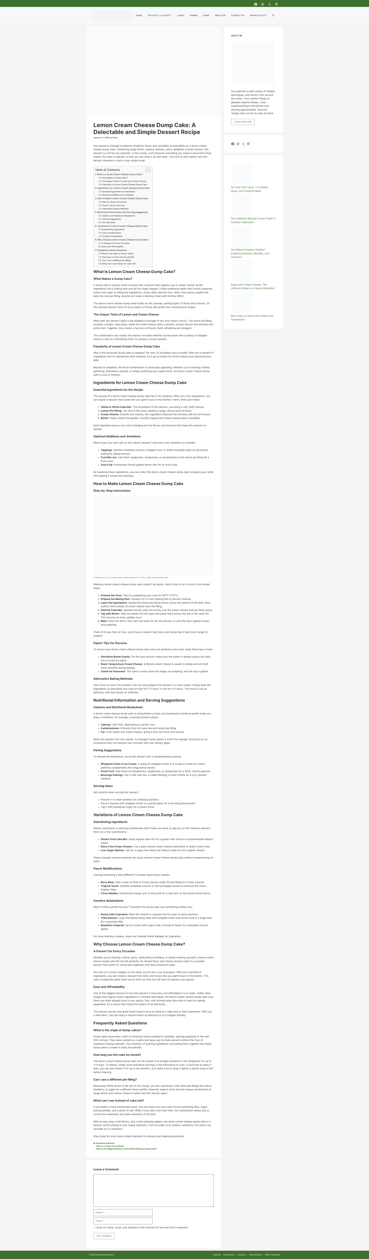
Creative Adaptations (112, 236)
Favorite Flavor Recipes (150, 936)
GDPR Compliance (272, 1255)
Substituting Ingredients (113, 229)
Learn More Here (243, 122)
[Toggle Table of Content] (146, 170)
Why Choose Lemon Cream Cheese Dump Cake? (122, 239)
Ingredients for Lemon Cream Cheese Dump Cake (123, 188)
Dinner (193, 15)
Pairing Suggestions (111, 219)
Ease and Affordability (112, 246)
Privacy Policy (258, 15)
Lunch (180, 15)
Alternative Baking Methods (115, 209)
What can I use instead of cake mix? (119, 264)
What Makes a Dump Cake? (114, 178)
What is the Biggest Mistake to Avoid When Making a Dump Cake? (126, 1149)
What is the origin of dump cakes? (117, 253)
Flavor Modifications (111, 233)
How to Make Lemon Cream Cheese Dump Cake (122, 198)
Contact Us (237, 15)
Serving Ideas (108, 222)
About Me (220, 15)
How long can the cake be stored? (118, 257)
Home (139, 15)
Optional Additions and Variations (118, 195)
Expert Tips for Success (113, 205)
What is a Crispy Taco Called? (110, 1146)
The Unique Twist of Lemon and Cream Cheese (124, 181)
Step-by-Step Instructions (114, 202)
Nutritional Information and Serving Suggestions (122, 212)
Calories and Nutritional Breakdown (118, 216)
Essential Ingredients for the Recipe (118, 191)
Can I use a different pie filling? (116, 260)
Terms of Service (255, 1255)
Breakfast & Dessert (159, 15)
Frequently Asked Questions (112, 250)
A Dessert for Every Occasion (116, 243)
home (206, 15)
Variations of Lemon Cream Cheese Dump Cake (122, 226)
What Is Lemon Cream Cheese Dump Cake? (120, 174)
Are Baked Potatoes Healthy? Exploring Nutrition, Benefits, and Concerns (250, 253)
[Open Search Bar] (273, 15)
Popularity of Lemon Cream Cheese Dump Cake (124, 184)
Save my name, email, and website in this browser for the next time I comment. (142, 1227)
